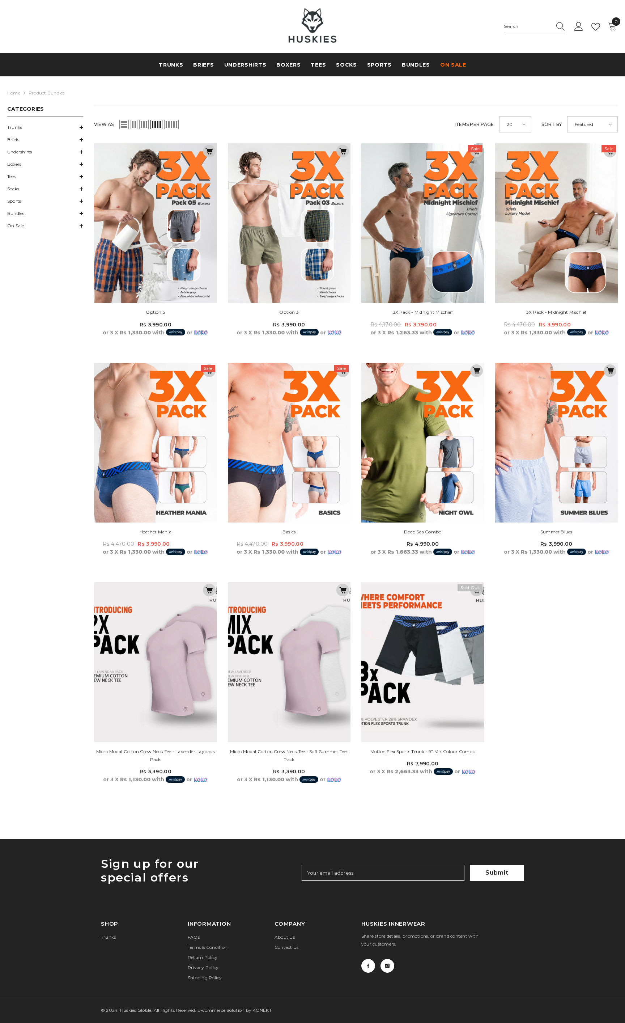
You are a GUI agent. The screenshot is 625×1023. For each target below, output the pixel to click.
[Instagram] (387, 966)
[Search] (534, 26)
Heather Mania (155, 531)
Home (13, 93)
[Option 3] (289, 223)
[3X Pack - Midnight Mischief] (422, 223)
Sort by (551, 124)
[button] (45, 127)
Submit (497, 872)
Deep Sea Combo (422, 531)
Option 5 (155, 312)
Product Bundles (47, 93)
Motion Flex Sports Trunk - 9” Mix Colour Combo (422, 751)
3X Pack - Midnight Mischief (423, 312)
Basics (289, 531)
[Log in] (578, 26)
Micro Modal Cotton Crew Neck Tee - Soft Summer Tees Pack (289, 755)
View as (104, 124)
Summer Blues (556, 531)
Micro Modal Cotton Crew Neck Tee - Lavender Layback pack (155, 755)
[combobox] (528, 26)
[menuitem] (45, 127)
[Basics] (289, 443)
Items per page (474, 124)
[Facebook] (368, 966)
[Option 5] (155, 223)
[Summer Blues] (556, 443)
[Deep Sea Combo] (422, 443)
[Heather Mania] (155, 443)
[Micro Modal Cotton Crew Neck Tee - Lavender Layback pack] (155, 662)
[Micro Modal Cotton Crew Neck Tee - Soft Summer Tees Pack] (289, 662)
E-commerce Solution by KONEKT (234, 1010)
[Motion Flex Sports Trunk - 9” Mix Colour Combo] (422, 662)
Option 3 (289, 312)
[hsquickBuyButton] (209, 151)
